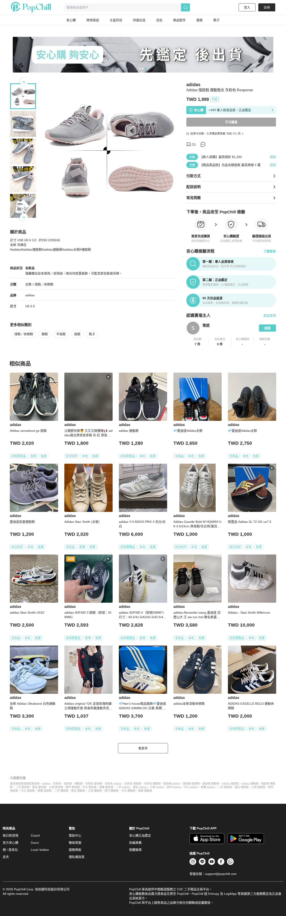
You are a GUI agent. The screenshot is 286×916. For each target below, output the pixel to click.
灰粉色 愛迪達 (93, 783)
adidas (30, 295)
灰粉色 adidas (113, 783)
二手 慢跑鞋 (225, 787)
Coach (35, 835)
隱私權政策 (76, 857)
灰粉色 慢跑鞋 (132, 783)
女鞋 (28, 284)
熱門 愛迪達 (73, 787)
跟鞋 (45, 334)
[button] (197, 341)
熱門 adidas (174, 787)
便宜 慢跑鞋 (242, 787)
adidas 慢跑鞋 (230, 783)
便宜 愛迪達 (39, 787)
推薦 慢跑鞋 (45, 790)
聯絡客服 (75, 842)
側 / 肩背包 (10, 850)
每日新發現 (10, 835)
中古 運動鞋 (128, 790)
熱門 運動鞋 (112, 790)
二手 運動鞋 (61, 790)
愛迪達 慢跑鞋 (191, 783)
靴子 (92, 334)
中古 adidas (191, 787)
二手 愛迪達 (22, 787)
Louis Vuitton (40, 850)
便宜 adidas (140, 787)
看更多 (143, 748)
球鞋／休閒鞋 (44, 284)
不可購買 (231, 122)
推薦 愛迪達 (106, 787)
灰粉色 (57, 783)
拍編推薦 (135, 842)
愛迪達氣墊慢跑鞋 (21, 783)
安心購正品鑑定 (140, 835)
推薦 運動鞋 (145, 790)
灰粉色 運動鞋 (152, 783)
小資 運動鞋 (95, 790)
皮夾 (6, 857)
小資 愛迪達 (56, 787)
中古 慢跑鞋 (28, 790)
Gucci (35, 842)
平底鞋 (61, 334)
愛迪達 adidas (171, 783)
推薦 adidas (208, 787)
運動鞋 (79, 783)
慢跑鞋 (68, 783)
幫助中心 (75, 835)
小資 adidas (157, 787)
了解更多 (269, 251)
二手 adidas (123, 787)
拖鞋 (77, 334)
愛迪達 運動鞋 (210, 783)
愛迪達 (36, 783)
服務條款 (75, 850)
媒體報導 (135, 850)
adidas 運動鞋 (250, 783)
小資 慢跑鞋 (258, 787)
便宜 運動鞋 (78, 790)
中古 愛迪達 (89, 787)
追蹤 (267, 328)
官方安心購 (10, 842)
